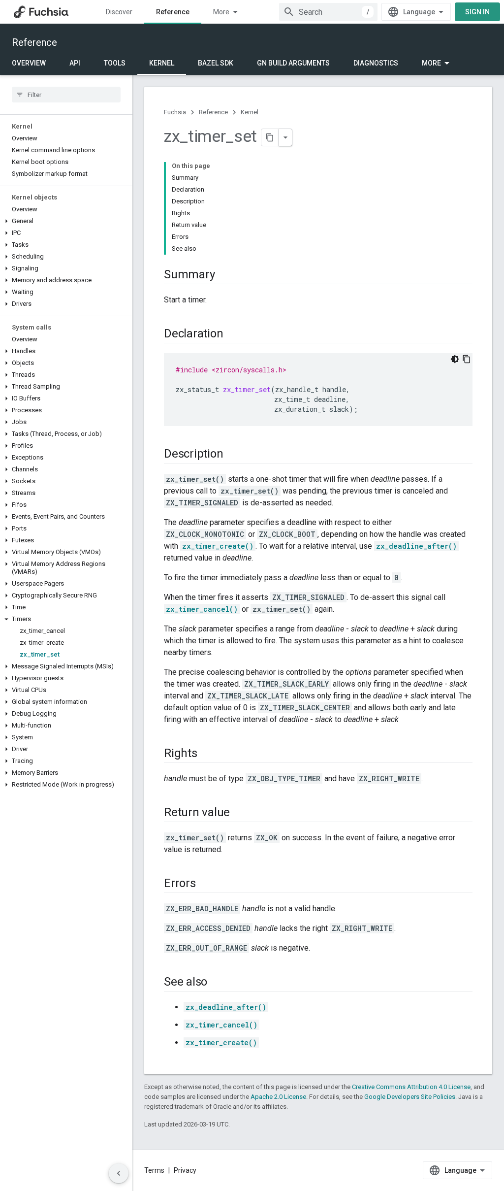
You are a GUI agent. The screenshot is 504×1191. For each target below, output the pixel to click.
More (221, 12)
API (74, 63)
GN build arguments (293, 63)
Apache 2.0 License (278, 1096)
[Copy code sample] (466, 359)
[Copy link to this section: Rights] (207, 754)
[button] (66, 221)
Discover (119, 12)
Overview (29, 63)
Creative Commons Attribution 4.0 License (411, 1087)
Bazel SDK (215, 63)
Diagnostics (375, 63)
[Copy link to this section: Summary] (224, 275)
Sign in (477, 12)
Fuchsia (175, 112)
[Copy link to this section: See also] (217, 983)
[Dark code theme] (455, 359)
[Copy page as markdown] (270, 137)
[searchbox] (66, 94)
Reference (172, 12)
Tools (115, 63)
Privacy (185, 1170)
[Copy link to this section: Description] (233, 455)
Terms (154, 1170)
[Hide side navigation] (118, 1173)
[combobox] (328, 12)
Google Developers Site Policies (409, 1096)
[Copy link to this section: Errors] (206, 884)
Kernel (161, 63)
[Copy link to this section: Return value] (240, 813)
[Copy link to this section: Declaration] (233, 334)
